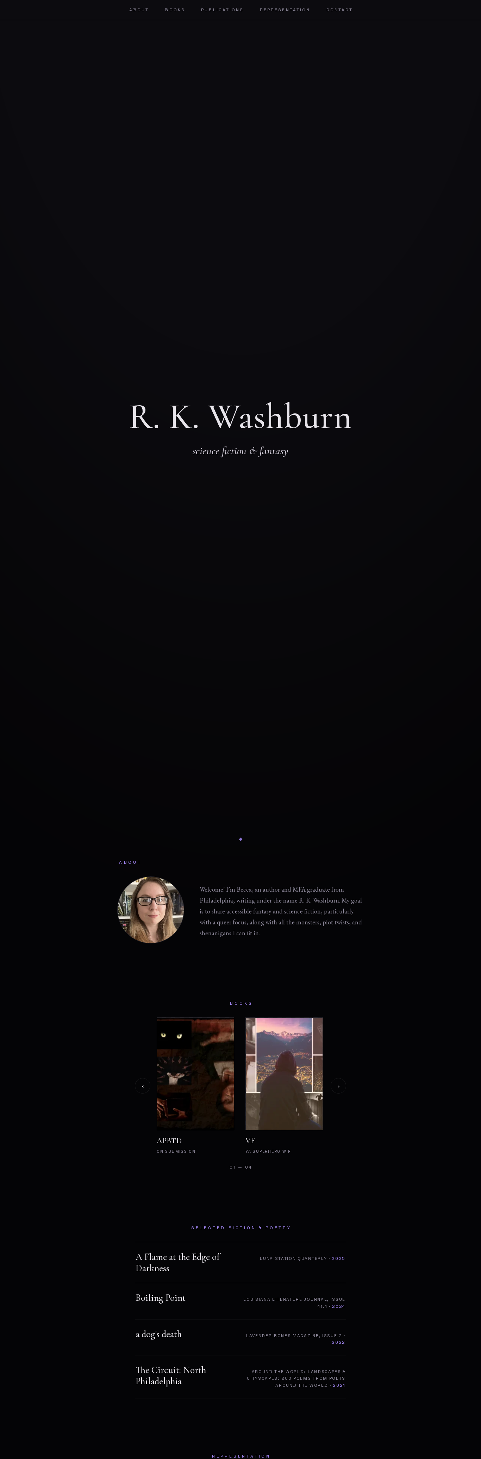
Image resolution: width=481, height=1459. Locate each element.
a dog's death (159, 1334)
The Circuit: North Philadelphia (171, 1376)
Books (175, 10)
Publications (222, 10)
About (139, 10)
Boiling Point (161, 1298)
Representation (285, 10)
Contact (339, 10)
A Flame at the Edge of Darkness (178, 1262)
